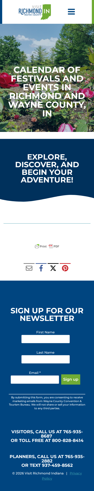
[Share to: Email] (29, 268)
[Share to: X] (53, 268)
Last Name (45, 352)
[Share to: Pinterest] (65, 268)
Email (35, 373)
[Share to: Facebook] (41, 268)
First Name (45, 332)
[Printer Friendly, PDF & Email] (47, 246)
